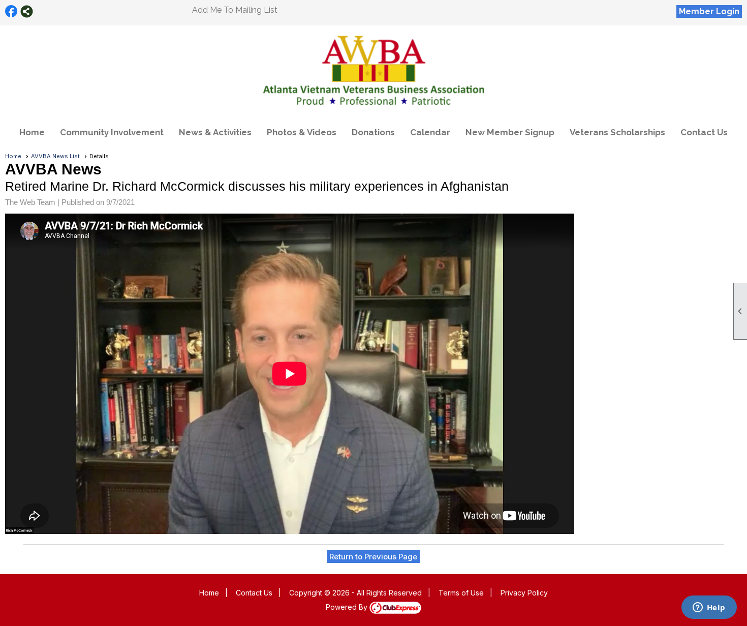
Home (32, 132)
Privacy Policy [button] (524, 592)
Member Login (709, 11)
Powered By (347, 607)
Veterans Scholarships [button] (617, 132)
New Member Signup (509, 132)
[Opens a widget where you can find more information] (709, 608)
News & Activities (215, 132)
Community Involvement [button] (112, 132)
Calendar (430, 132)
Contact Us (704, 132)
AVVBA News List (55, 156)
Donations (373, 132)
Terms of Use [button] (461, 592)
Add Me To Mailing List (234, 10)
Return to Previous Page (373, 556)
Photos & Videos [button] (301, 132)
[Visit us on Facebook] (11, 11)
